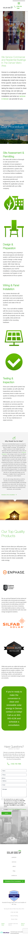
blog (14, 871)
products (14, 857)
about (14, 866)
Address (3, 778)
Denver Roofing (14, 915)
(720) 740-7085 (19, 7)
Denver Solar (14, 919)
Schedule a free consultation (8, 494)
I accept (15, 809)
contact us (14, 875)
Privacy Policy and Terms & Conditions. (17, 809)
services (14, 862)
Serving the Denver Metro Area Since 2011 (14, 908)
